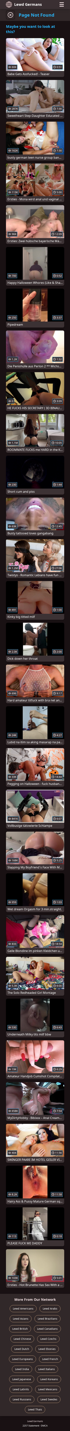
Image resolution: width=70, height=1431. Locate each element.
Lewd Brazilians (47, 1318)
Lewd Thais (35, 1409)
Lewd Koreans (49, 1379)
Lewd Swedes (49, 1399)
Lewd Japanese (21, 1379)
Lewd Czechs (48, 1339)
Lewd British (20, 1328)
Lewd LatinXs (21, 1389)
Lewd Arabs (50, 1308)
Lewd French (50, 1359)
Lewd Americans (23, 1308)
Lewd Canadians (47, 1328)
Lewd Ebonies (47, 1349)
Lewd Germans (28, 4)
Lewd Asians (20, 1318)
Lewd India (22, 1369)
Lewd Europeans (22, 1359)
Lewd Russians (22, 1399)
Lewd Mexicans (47, 1389)
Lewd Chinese (22, 1339)
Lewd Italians (46, 1369)
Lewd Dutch (21, 1349)
